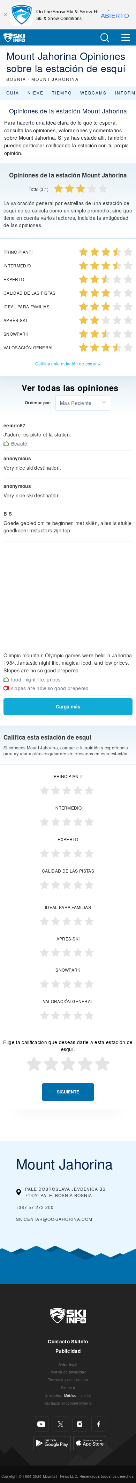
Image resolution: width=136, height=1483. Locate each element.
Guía (12, 93)
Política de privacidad (68, 1371)
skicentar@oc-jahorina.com (54, 1219)
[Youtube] (41, 1424)
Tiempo (62, 93)
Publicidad (68, 1351)
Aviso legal (68, 1364)
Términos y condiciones (68, 1379)
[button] (104, 37)
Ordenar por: (38, 402)
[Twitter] (60, 1424)
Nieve (36, 93)
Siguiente (68, 1092)
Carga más (68, 706)
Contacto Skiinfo (68, 1341)
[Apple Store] (89, 1442)
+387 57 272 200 (35, 1207)
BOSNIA (16, 79)
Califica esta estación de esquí (66, 363)
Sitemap (68, 1387)
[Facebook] (98, 1424)
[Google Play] (52, 1442)
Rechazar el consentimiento (68, 1403)
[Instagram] (79, 1424)
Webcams (93, 93)
